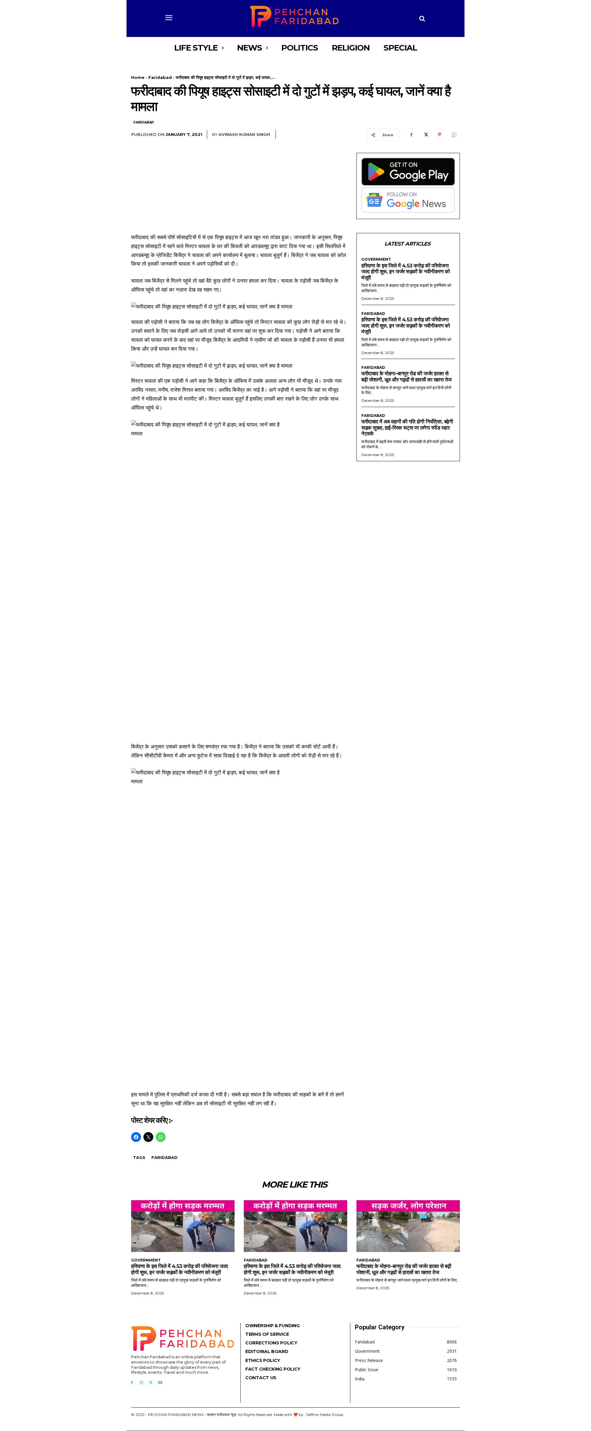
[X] (425, 134)
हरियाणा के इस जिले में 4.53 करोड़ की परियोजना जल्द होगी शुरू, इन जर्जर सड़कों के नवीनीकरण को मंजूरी (405, 272)
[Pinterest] (439, 134)
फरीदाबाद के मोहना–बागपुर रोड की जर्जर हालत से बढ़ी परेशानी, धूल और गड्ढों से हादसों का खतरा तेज (406, 376)
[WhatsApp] (454, 134)
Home (137, 77)
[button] (422, 18)
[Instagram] (141, 1383)
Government (376, 259)
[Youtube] (160, 1383)
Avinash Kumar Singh (244, 134)
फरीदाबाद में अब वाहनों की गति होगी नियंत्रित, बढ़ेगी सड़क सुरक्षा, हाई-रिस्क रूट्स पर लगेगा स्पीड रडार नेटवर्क (407, 427)
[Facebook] (411, 134)
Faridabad (160, 77)
